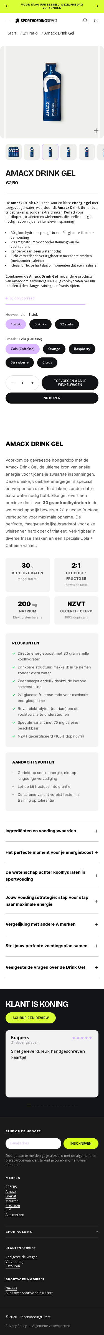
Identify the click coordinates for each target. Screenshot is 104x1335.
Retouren (13, 1266)
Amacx (17, 281)
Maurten (12, 1201)
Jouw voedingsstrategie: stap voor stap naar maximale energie (52, 901)
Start (12, 33)
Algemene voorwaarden (51, 1326)
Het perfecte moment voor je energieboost (52, 852)
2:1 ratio (30, 33)
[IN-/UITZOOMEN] (96, 130)
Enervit (11, 1196)
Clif (8, 1210)
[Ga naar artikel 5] (87, 152)
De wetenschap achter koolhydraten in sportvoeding (52, 876)
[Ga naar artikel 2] (32, 152)
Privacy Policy (16, 1326)
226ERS (11, 1186)
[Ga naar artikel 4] (68, 152)
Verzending (14, 1261)
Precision (13, 1205)
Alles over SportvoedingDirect (29, 1293)
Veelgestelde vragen (21, 1257)
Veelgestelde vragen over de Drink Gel (52, 967)
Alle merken (15, 1214)
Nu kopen (52, 398)
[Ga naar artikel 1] (14, 152)
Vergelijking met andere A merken (52, 924)
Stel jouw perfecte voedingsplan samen (52, 945)
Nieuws (11, 1288)
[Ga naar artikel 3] (50, 152)
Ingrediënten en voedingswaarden (52, 830)
